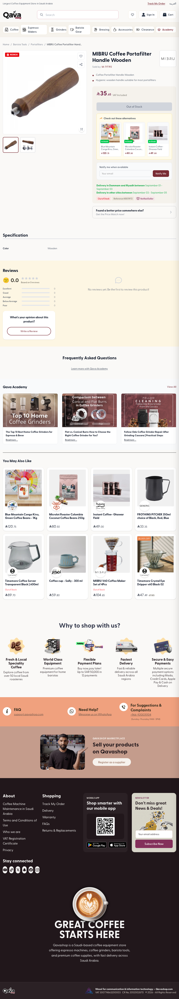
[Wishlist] (132, 14)
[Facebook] (31, 869)
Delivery (48, 810)
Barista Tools (20, 44)
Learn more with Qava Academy (89, 368)
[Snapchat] (24, 869)
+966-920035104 (141, 714)
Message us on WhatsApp (95, 714)
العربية (172, 3)
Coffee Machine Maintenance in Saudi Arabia (18, 809)
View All (171, 386)
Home (6, 44)
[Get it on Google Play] (97, 845)
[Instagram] (37, 869)
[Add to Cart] (38, 526)
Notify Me (161, 173)
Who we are (11, 831)
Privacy (8, 850)
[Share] (80, 64)
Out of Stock (134, 107)
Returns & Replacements (59, 830)
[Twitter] (18, 869)
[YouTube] (5, 869)
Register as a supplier (111, 762)
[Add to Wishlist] (80, 56)
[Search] (41, 14)
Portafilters (37, 44)
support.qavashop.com (28, 714)
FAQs (46, 823)
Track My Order (156, 3)
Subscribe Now (154, 844)
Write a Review (29, 331)
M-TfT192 (107, 66)
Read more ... (12, 439)
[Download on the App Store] (118, 845)
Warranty (49, 817)
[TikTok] (11, 869)
